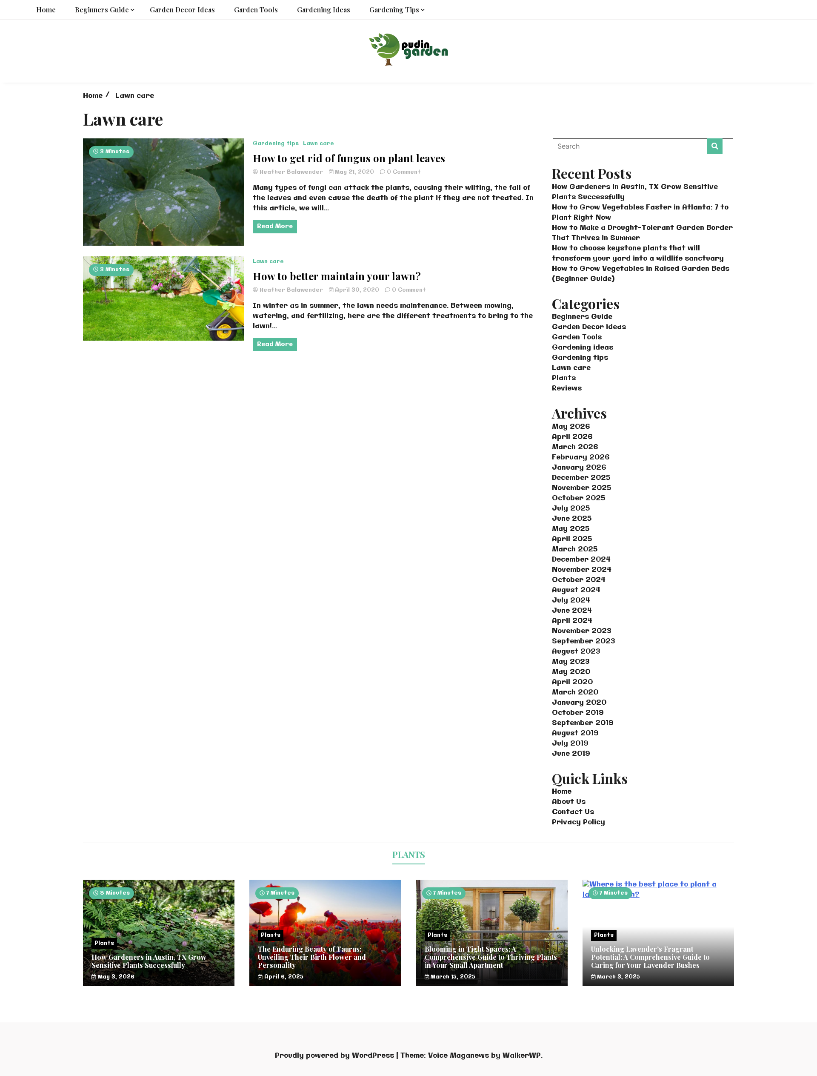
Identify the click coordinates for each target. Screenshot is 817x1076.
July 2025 (571, 509)
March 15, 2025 (452, 977)
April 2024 (572, 621)
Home (46, 9)
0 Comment (404, 172)
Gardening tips (394, 9)
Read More (275, 226)
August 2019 (575, 733)
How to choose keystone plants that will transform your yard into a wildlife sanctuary (638, 254)
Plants (564, 378)
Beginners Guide (102, 9)
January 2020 (579, 703)
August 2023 (576, 652)
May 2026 (571, 427)
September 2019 (583, 723)
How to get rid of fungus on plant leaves (349, 158)
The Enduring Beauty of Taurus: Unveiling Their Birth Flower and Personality (312, 957)
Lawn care (318, 143)
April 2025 (572, 539)
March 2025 (574, 549)
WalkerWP (522, 1056)
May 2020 (571, 672)
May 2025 (570, 529)
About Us (569, 802)
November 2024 (581, 570)
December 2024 (581, 560)
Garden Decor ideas (182, 9)
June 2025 (571, 519)
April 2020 (572, 682)
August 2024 (576, 590)
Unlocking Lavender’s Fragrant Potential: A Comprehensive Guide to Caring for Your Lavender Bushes (650, 957)
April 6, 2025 (283, 977)
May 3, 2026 (115, 977)
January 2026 (579, 468)
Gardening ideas (323, 9)
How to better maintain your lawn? (337, 276)
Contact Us (573, 812)
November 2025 (581, 488)
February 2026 (580, 457)
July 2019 (570, 744)
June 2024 (572, 611)
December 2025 (581, 478)
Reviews (567, 388)
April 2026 (572, 437)
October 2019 (578, 713)
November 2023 (581, 631)
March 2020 (575, 692)
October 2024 (579, 580)
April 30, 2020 (357, 290)
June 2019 (571, 754)
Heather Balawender (291, 172)
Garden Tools (256, 9)
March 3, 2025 (617, 977)
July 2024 (571, 600)
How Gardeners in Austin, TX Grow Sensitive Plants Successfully (148, 961)
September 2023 (583, 641)
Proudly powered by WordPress (335, 1056)
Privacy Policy (578, 822)
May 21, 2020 (354, 172)
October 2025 (578, 498)
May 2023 (570, 662)
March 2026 (575, 447)
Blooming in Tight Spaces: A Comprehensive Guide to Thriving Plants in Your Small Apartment (491, 957)
